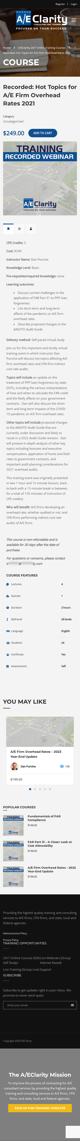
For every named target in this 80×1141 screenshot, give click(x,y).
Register (60, 4)
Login (74, 4)
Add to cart (42, 133)
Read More (40, 731)
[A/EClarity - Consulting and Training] (41, 20)
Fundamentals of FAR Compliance (44, 818)
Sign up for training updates (40, 1108)
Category (8, 116)
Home (7, 48)
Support (45, 969)
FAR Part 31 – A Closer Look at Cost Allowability (50, 844)
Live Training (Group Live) (21, 969)
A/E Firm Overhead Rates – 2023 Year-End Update (35, 754)
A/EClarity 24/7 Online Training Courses (42, 48)
